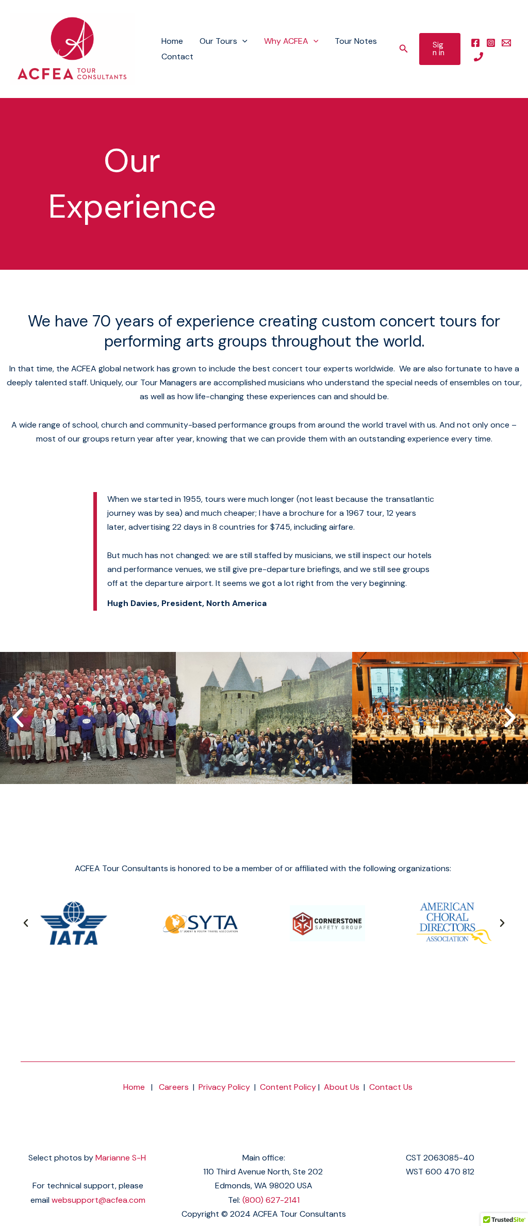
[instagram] (491, 42)
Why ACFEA (286, 41)
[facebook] (475, 42)
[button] (242, 41)
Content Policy (288, 1087)
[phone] (478, 56)
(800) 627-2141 (271, 1200)
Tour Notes (356, 41)
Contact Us (390, 1087)
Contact (177, 56)
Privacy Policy (224, 1087)
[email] (506, 42)
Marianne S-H (120, 1157)
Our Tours (218, 41)
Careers (174, 1087)
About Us (341, 1087)
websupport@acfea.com (98, 1200)
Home (172, 41)
